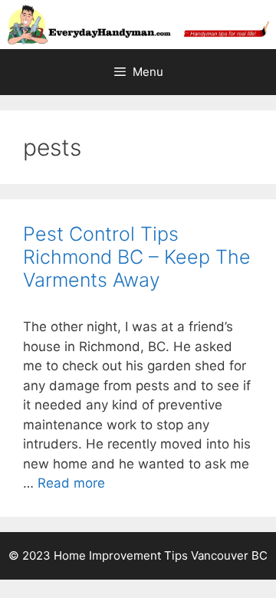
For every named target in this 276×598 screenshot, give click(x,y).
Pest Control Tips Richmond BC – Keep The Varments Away (137, 256)
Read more (71, 483)
